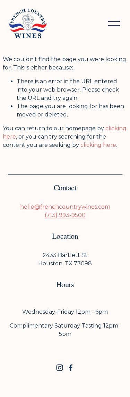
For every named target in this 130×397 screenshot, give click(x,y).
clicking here (98, 145)
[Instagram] (59, 367)
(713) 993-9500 (65, 215)
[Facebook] (70, 367)
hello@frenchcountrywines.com (65, 207)
